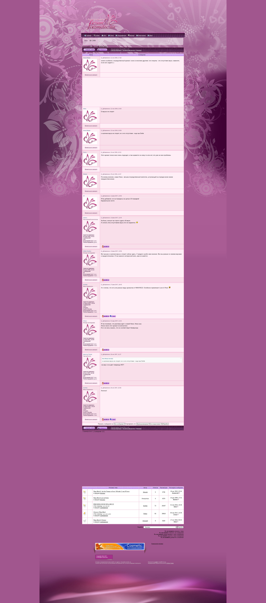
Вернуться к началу (91, 75)
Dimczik (145, 492)
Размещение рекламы (157, 543)
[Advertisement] (133, 92)
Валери (175, 499)
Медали (131, 35)
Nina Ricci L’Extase (99, 520)
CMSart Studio (170, 563)
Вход (150, 35)
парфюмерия (104, 508)
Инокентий (175, 493)
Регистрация (142, 35)
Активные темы (102, 46)
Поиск (112, 35)
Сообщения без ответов (89, 46)
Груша (175, 514)
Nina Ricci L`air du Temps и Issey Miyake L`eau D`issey (111, 491)
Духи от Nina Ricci (99, 512)
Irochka (145, 506)
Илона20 (145, 521)
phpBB (156, 562)
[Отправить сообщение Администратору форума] (89, 2)
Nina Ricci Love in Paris (101, 498)
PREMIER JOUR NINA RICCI (103, 504)
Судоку (97, 35)
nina (86, 40)
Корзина (138, 50)
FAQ (104, 35)
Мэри (175, 506)
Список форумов (116, 50)
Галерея (88, 35)
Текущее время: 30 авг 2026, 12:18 (120, 49)
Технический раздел (129, 50)
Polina (145, 513)
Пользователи (121, 35)
